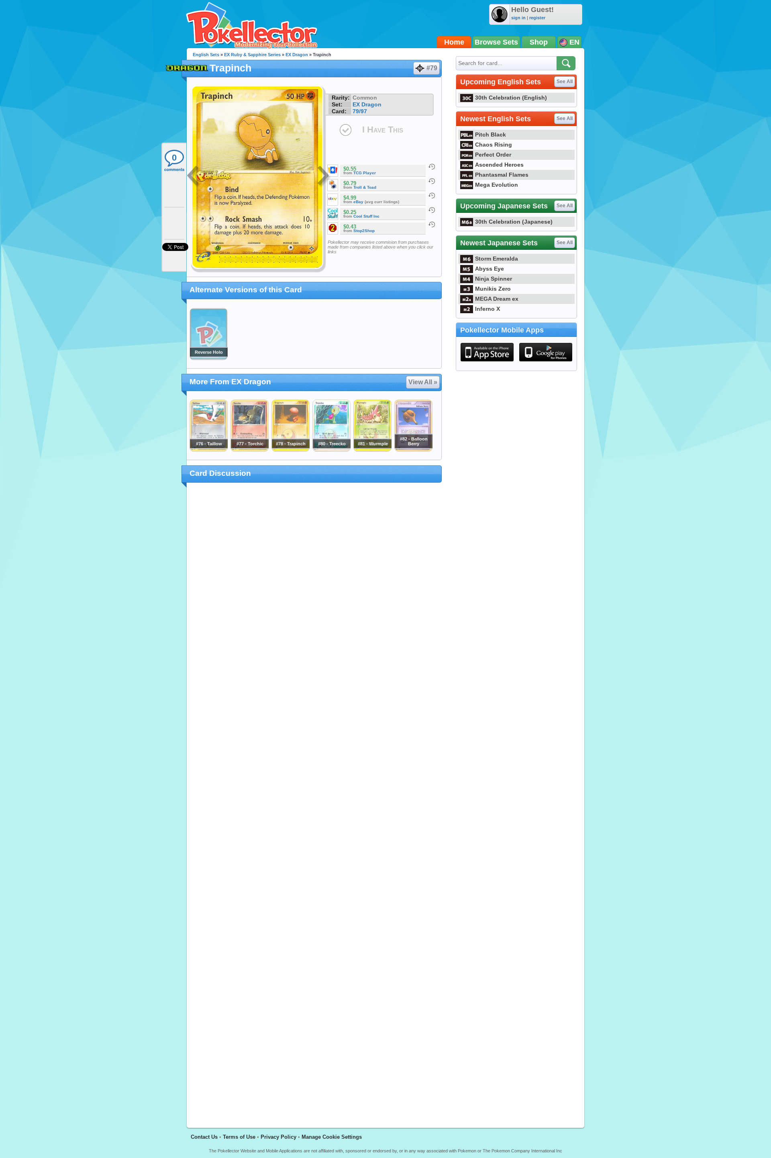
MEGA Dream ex (496, 299)
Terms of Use (239, 1137)
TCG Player (364, 173)
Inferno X (487, 309)
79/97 (360, 111)
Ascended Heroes (499, 164)
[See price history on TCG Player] (431, 166)
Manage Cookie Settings (332, 1137)
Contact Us (204, 1137)
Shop (539, 42)
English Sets (206, 54)
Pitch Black (490, 134)
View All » (422, 382)
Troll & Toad (364, 187)
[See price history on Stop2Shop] (431, 224)
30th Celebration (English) (511, 97)
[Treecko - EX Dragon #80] (331, 449)
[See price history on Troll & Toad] (431, 181)
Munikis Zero (493, 288)
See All (565, 81)
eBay (358, 202)
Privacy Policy (278, 1137)
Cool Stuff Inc (366, 216)
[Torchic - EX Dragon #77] (249, 449)
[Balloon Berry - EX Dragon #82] (413, 449)
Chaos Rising (493, 144)
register (537, 17)
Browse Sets (496, 42)
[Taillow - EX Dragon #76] (208, 449)
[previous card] (193, 177)
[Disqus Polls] (314, 593)
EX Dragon (297, 54)
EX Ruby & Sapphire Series (252, 54)
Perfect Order (493, 154)
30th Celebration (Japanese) (514, 221)
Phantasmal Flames (501, 174)
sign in (518, 17)
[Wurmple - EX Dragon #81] (372, 449)
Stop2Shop (364, 230)
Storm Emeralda (496, 258)
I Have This (382, 129)
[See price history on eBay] (431, 195)
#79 (431, 68)
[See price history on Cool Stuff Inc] (431, 210)
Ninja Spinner (493, 278)
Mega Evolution (496, 184)
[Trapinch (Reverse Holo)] (208, 358)
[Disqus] (314, 800)
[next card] (324, 177)
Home (454, 42)
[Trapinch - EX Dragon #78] (290, 449)
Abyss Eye (489, 268)
